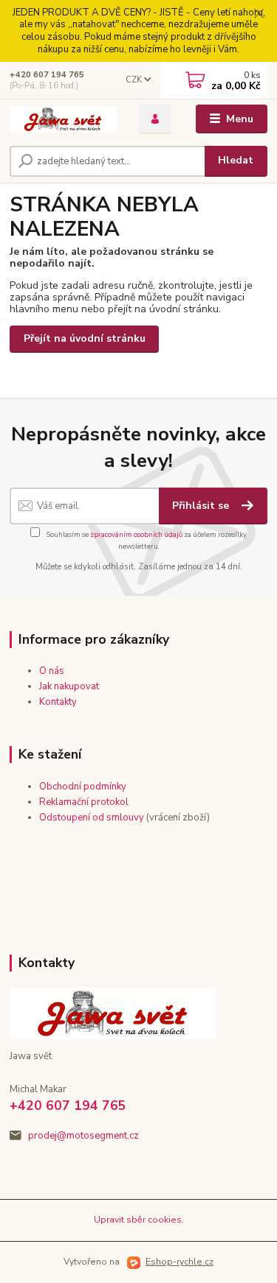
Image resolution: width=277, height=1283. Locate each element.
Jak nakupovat (69, 686)
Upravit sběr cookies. (139, 1220)
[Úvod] (63, 119)
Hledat (235, 160)
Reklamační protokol (84, 802)
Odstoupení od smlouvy (91, 817)
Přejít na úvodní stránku (85, 338)
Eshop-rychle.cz (179, 1262)
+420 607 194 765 (47, 74)
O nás (51, 671)
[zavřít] (258, 15)
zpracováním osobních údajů (136, 534)
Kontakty (58, 702)
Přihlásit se (202, 506)
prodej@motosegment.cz (83, 1135)
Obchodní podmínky (82, 786)
